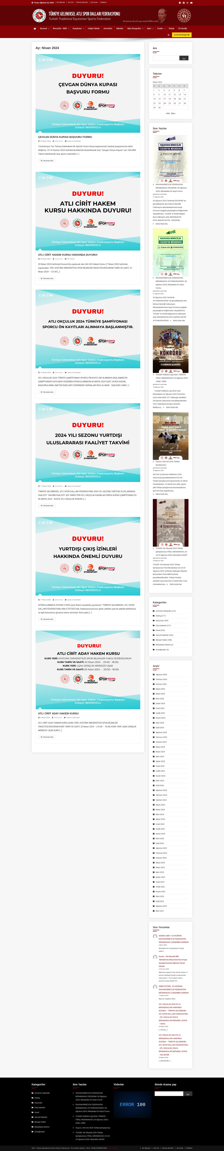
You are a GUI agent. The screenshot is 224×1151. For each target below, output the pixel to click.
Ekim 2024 (160, 781)
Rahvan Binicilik (82, 2)
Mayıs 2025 (160, 747)
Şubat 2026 (160, 703)
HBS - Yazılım (112, 1148)
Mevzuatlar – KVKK (60, 29)
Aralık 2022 (160, 887)
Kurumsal (43, 29)
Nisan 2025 (160, 752)
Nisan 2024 (160, 810)
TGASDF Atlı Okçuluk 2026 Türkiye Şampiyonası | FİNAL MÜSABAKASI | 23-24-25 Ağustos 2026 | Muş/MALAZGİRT (172, 551)
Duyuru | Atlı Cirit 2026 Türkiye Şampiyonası (168, 463)
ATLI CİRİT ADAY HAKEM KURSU (58, 713)
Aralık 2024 (160, 771)
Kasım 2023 (160, 834)
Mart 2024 (160, 814)
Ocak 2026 (160, 708)
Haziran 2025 (161, 742)
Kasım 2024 (160, 776)
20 (180, 99)
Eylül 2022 (160, 901)
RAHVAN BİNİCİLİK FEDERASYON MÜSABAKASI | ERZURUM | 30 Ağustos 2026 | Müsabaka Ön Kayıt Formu (171, 187)
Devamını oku (48, 161)
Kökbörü (103, 2)
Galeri (149, 29)
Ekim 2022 (160, 896)
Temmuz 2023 (161, 853)
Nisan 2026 (160, 694)
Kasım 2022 (160, 892)
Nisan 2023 (160, 867)
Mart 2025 (160, 756)
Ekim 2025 (160, 723)
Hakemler (119, 29)
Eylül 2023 (160, 843)
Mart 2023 (160, 872)
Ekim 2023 (160, 838)
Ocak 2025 (160, 766)
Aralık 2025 (160, 713)
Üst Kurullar (182, 29)
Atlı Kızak (94, 2)
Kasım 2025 (160, 718)
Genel (158, 630)
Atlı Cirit (71, 2)
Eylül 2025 (160, 728)
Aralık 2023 (160, 829)
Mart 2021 (160, 911)
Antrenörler (108, 29)
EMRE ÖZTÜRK (165, 986)
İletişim (171, 29)
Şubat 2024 (160, 819)
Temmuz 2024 (161, 795)
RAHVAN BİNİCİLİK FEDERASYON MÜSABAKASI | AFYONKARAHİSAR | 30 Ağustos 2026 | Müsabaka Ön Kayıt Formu (171, 283)
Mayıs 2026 (160, 689)
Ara (155, 48)
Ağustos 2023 (161, 848)
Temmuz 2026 (161, 679)
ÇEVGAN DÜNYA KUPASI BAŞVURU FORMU (65, 137)
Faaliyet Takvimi (93, 29)
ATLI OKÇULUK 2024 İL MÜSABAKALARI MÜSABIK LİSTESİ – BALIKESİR (173, 1051)
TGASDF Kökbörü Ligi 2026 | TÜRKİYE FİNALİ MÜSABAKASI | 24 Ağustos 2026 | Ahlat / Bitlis (172, 378)
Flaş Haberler (161, 625)
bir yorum (71, 259)
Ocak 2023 (160, 882)
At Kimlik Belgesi (181, 35)
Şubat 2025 (160, 761)
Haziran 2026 (161, 684)
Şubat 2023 (160, 877)
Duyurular (160, 621)
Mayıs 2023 (160, 863)
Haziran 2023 (161, 858)
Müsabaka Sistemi (163, 645)
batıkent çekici (164, 936)
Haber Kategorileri (134, 29)
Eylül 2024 (160, 785)
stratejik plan (161, 650)
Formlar (160, 29)
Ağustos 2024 (161, 790)
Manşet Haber (161, 640)
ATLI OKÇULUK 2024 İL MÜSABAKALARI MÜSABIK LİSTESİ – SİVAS (173, 1020)
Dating (158, 616)
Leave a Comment (73, 141)
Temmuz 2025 (161, 737)
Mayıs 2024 (160, 805)
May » (173, 113)
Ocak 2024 (160, 824)
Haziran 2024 (161, 800)
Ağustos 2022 (161, 906)
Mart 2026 (160, 699)
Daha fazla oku (162, 224)
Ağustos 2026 (161, 675)
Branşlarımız (77, 29)
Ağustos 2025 (161, 732)
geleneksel (59, 141)
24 (165, 103)
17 (165, 99)
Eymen (161, 956)
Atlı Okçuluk (61, 2)
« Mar (167, 113)
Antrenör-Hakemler (163, 611)
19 (175, 99)
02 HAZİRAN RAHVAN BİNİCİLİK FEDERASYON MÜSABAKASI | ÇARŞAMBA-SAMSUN (173, 939)
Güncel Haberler (162, 635)
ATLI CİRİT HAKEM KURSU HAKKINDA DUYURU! (68, 254)
